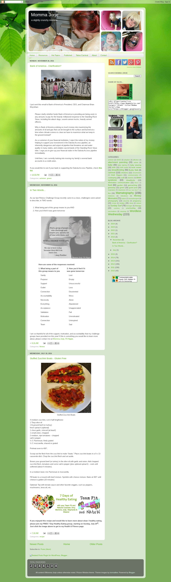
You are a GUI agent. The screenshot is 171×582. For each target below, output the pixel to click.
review (122, 203)
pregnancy (137, 201)
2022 (113, 230)
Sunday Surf (116, 205)
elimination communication (119, 183)
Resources (43, 55)
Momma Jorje (44, 14)
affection (136, 160)
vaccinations (112, 211)
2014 (113, 258)
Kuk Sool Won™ (133, 190)
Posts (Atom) (46, 549)
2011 (113, 267)
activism (43, 178)
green (49, 178)
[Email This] (49, 175)
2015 (113, 254)
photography (113, 201)
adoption (127, 160)
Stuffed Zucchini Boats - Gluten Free (48, 358)
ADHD (119, 160)
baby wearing (135, 165)
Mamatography (125, 192)
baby (110, 165)
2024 (113, 224)
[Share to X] (54, 175)
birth (114, 167)
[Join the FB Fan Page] (118, 65)
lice (109, 193)
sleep (131, 203)
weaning (123, 211)
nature (124, 198)
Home (32, 55)
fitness (42, 347)
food (110, 185)
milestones (124, 196)
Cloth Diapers (116, 175)
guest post (133, 188)
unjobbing (117, 208)
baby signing (122, 165)
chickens (124, 173)
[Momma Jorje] (124, 99)
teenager (129, 206)
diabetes (131, 178)
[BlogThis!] (52, 175)
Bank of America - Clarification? (45, 66)
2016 (113, 237)
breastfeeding (118, 170)
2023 (113, 227)
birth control (124, 167)
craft (122, 178)
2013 (113, 261)
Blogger (132, 572)
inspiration (111, 190)
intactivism (121, 190)
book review (136, 167)
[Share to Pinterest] (59, 175)
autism (136, 162)
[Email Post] (45, 175)
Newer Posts (37, 544)
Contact (104, 55)
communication (133, 175)
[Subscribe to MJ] (112, 65)
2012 (113, 264)
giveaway (111, 188)
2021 (113, 234)
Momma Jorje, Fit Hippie (63, 339)
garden (120, 185)
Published (68, 55)
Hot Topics (55, 55)
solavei (138, 203)
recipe (42, 537)
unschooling (130, 208)
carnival (111, 172)
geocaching (132, 185)
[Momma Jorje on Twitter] (125, 65)
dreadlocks (130, 180)
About (94, 55)
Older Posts (96, 544)
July (114, 250)
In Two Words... (38, 190)
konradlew (114, 572)
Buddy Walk (133, 170)
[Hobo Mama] (134, 138)
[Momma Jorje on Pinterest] (138, 65)
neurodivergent (134, 198)
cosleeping (112, 178)
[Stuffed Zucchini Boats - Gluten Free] (66, 412)
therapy (138, 206)
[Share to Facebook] (57, 175)
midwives (111, 196)
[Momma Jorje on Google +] (131, 65)
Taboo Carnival (82, 55)
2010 (113, 271)
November (117, 240)
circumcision (137, 173)
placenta (126, 201)
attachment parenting (118, 162)
